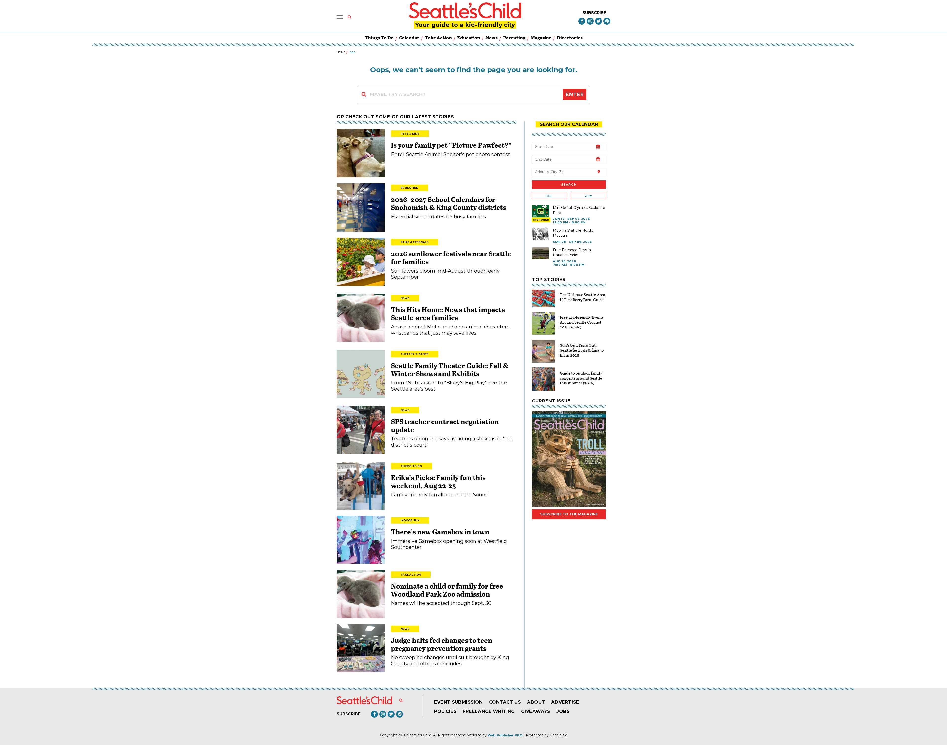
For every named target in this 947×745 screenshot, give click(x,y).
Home (341, 52)
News (492, 37)
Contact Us (505, 702)
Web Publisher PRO (505, 735)
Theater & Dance (415, 354)
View (588, 196)
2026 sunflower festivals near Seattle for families (451, 257)
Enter (574, 94)
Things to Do (379, 37)
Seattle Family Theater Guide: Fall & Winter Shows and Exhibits (450, 369)
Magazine (541, 37)
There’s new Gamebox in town (440, 532)
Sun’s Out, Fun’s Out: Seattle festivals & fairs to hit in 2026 (582, 350)
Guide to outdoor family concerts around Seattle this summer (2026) (581, 378)
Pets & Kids (410, 133)
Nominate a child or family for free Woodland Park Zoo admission (447, 590)
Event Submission (458, 702)
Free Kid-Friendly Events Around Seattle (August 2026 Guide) (582, 322)
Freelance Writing (489, 711)
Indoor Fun (410, 520)
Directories (570, 37)
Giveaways (535, 711)
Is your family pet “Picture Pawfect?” (451, 145)
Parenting (514, 37)
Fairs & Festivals (414, 242)
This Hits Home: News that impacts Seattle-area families (448, 313)
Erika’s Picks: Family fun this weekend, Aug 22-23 (438, 481)
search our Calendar (569, 124)
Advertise (565, 702)
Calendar (409, 37)
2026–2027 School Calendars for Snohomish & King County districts (448, 203)
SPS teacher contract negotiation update (445, 425)
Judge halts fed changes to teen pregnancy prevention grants (441, 644)
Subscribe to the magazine (569, 514)
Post (549, 196)
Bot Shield (558, 735)
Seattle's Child (419, 735)
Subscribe (594, 12)
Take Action (438, 37)
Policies (445, 711)
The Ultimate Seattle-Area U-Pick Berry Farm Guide (582, 297)
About (536, 702)
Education (468, 37)
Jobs (563, 711)
